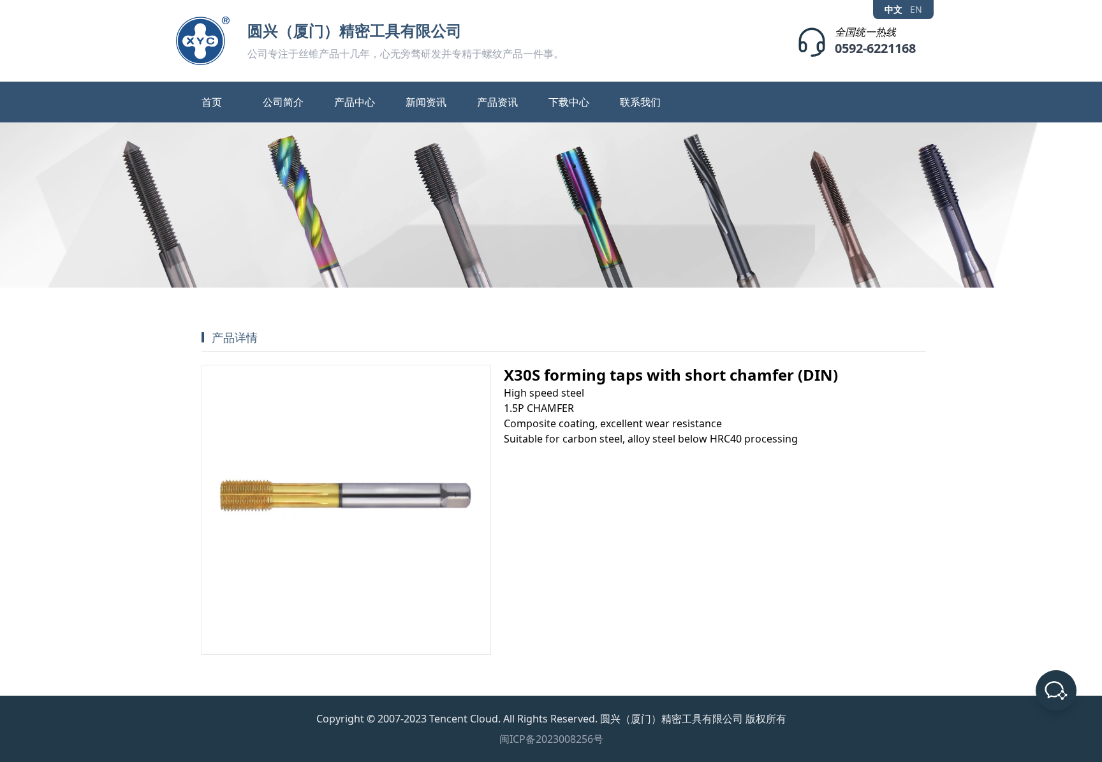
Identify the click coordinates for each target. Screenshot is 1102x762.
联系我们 (640, 102)
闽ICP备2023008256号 (551, 739)
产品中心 (354, 102)
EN (916, 9)
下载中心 (568, 102)
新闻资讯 (426, 102)
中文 (893, 9)
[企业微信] (1056, 690)
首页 (212, 102)
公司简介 (283, 102)
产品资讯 (497, 102)
